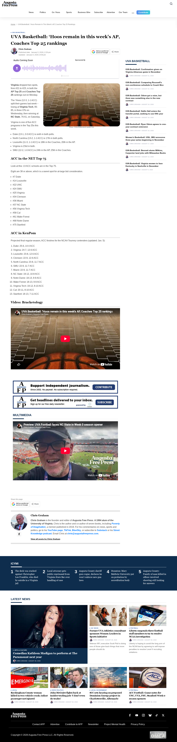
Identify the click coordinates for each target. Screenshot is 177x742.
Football (134, 628)
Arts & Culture (20, 650)
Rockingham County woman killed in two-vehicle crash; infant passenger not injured (29, 695)
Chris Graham (40, 515)
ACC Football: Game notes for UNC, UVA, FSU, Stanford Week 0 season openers (147, 695)
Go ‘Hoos (56, 12)
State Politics (58, 690)
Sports (69, 12)
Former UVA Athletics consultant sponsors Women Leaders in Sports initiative (108, 633)
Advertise (111, 12)
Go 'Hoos (94, 628)
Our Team (123, 12)
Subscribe (98, 12)
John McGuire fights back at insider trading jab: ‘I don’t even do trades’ (67, 695)
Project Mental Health (114, 724)
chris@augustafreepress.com (82, 533)
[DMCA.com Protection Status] (158, 735)
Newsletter (93, 724)
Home (13, 24)
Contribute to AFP (74, 724)
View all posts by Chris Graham (45, 539)
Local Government (99, 690)
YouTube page (55, 530)
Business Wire (84, 12)
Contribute (143, 12)
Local (14, 690)
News (31, 12)
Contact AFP (38, 724)
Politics (43, 12)
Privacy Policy (138, 724)
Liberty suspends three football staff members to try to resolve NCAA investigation (146, 633)
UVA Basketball (18, 32)
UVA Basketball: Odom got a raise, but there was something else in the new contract (144, 98)
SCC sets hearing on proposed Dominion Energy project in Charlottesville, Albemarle (106, 695)
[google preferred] (100, 52)
